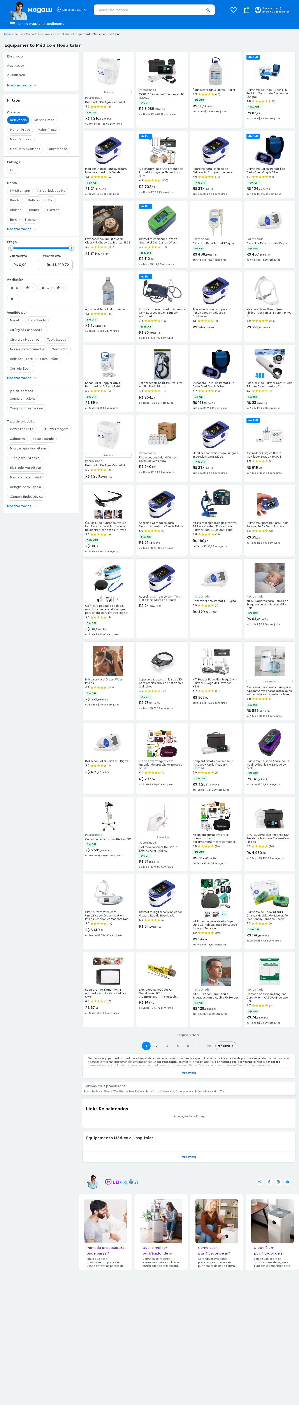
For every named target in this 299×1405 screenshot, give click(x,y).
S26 (137, 1091)
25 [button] (209, 1046)
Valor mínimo (18, 256)
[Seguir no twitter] (260, 1181)
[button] (208, 10)
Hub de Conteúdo (154, 1091)
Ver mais (189, 1073)
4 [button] (178, 1046)
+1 (116, 599)
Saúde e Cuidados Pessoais (33, 34)
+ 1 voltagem (269, 682)
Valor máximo (52, 256)
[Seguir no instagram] (278, 1181)
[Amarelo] (100, 599)
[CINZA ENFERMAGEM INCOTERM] (207, 914)
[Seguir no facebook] (269, 1181)
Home (7, 34)
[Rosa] (108, 599)
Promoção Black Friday (189, 1116)
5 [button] (188, 1046)
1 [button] (146, 1046)
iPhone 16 (125, 1091)
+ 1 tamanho (108, 92)
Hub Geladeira (201, 1091)
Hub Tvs (219, 1091)
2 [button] (157, 1046)
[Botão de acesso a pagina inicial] (30, 10)
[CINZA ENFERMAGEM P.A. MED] (216, 914)
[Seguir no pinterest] (287, 1181)
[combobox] (154, 9)
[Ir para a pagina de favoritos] (233, 10)
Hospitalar (62, 34)
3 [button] (167, 1046)
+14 (224, 914)
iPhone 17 (109, 1091)
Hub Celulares (179, 1091)
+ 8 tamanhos (162, 837)
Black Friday (92, 1091)
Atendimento (54, 23)
